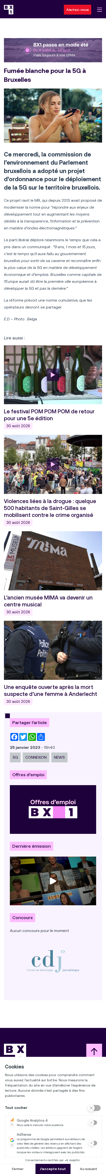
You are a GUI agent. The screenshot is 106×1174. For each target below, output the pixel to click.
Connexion (36, 757)
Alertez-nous (77, 9)
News (59, 757)
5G (15, 757)
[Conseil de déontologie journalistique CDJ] (53, 961)
